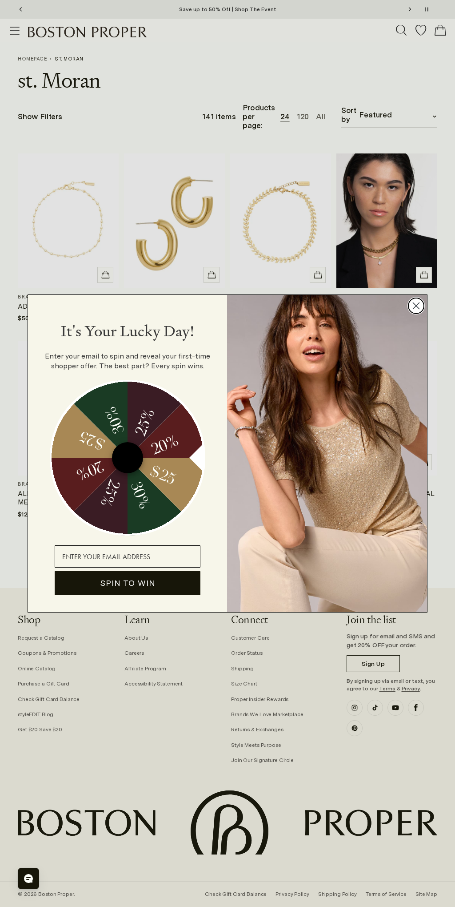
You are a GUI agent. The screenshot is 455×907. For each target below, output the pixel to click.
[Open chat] (28, 878)
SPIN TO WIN (128, 583)
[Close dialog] (416, 306)
